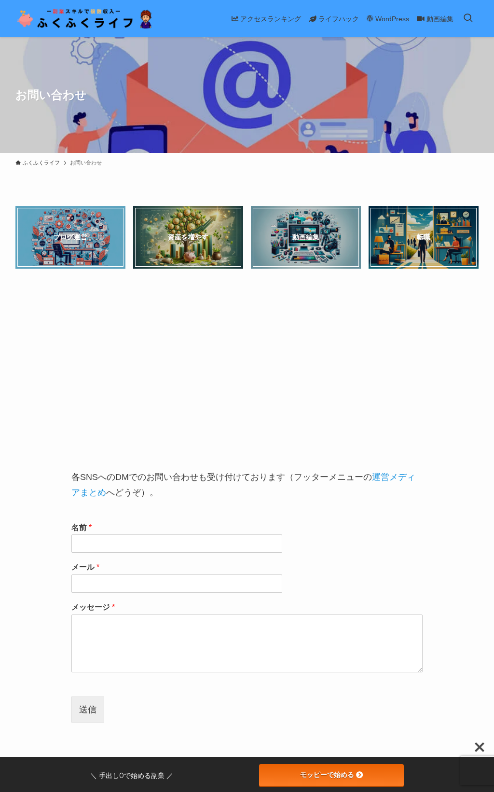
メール (85, 567)
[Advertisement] (247, 370)
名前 (81, 527)
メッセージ (93, 607)
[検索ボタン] (468, 18)
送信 (87, 709)
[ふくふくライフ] (85, 18)
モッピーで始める (327, 774)
